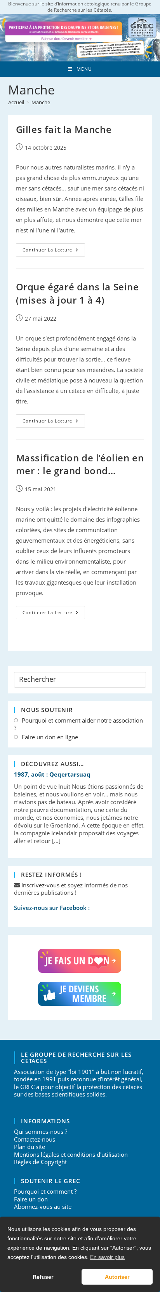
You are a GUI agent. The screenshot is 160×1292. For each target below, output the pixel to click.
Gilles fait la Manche (64, 129)
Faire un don (31, 1199)
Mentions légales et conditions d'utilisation (71, 1154)
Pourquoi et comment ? (45, 1191)
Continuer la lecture (54, 251)
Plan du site (29, 1147)
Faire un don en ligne (50, 737)
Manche (40, 102)
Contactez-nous (34, 1139)
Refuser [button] (43, 1277)
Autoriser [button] (117, 1277)
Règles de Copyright (40, 1162)
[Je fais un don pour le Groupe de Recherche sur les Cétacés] (80, 961)
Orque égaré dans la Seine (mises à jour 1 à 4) (77, 293)
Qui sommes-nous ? (40, 1131)
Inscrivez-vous (40, 885)
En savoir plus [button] (107, 1257)
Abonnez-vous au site (42, 1206)
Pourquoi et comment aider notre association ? (78, 724)
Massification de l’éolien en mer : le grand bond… (80, 464)
